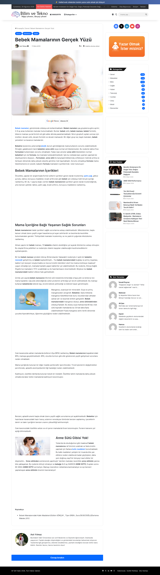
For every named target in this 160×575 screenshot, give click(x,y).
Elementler (114, 108)
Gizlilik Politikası (132, 571)
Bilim (112, 82)
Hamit (121, 314)
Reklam (143, 7)
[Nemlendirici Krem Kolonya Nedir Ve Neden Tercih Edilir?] (115, 205)
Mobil (112, 104)
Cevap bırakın (57, 557)
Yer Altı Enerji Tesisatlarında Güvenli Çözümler (132, 193)
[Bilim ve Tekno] (29, 14)
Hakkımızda (121, 571)
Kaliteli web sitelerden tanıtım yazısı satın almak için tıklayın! (80, 2)
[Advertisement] (57, 205)
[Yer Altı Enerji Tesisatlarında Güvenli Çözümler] (115, 194)
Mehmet (122, 293)
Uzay (112, 101)
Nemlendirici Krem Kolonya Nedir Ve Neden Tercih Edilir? (132, 204)
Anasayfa (20, 28)
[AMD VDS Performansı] (115, 184)
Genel (27, 28)
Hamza (121, 324)
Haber (112, 89)
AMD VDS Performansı (61, 7)
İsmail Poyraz (124, 282)
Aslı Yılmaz (23, 46)
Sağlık (36, 33)
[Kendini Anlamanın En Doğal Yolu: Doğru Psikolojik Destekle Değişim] (115, 170)
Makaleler (27, 33)
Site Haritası (143, 571)
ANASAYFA (56, 14)
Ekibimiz (114, 7)
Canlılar (113, 97)
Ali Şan (121, 303)
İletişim (135, 7)
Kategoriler (70, 14)
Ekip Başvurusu (125, 7)
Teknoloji (113, 93)
